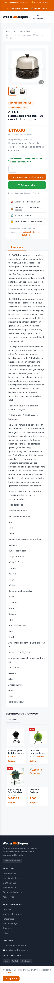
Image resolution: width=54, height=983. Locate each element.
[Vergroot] (27, 66)
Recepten (7, 928)
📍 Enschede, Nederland (14, 945)
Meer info (7, 973)
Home (8, 31)
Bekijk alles (13, 720)
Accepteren (11, 978)
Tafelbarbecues (18, 107)
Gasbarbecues (9, 873)
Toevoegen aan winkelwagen (27, 177)
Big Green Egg (9, 883)
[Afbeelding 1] (12, 91)
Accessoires (8, 897)
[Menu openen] (48, 17)
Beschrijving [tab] (17, 247)
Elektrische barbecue (12, 892)
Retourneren (8, 919)
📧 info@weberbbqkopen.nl (16, 950)
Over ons (7, 909)
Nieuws (6, 933)
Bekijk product (28, 185)
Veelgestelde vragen (12, 914)
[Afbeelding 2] (22, 91)
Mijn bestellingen (10, 923)
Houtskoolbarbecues (22, 31)
